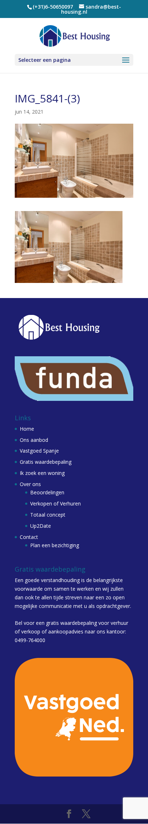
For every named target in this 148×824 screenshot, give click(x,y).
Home (27, 428)
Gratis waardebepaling (45, 461)
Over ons (30, 484)
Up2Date (40, 525)
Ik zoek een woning (42, 473)
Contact (29, 537)
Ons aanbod (34, 439)
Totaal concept (47, 514)
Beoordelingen (47, 492)
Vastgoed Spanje (39, 450)
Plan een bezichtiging (54, 545)
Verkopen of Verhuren (55, 503)
